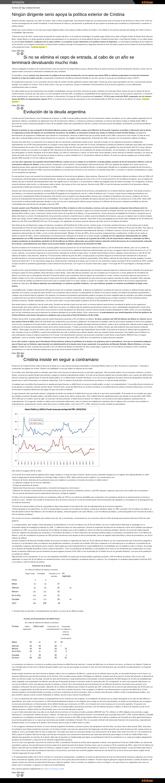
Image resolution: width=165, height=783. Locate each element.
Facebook (22, 53)
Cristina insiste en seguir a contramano (61, 359)
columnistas (38, 2)
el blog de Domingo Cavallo (53, 769)
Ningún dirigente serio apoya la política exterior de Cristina (68, 14)
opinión (18, 2)
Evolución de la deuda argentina (54, 111)
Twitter (18, 53)
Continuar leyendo (39, 47)
